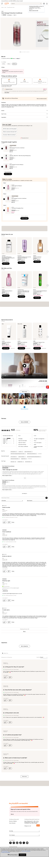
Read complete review (6, 450)
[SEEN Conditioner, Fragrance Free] (40, 309)
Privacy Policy (5, 851)
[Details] (24, 110)
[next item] (48, 244)
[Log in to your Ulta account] (44, 3)
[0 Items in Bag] (47, 3)
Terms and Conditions (26, 851)
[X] (43, 6)
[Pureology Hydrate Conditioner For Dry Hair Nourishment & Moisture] (24, 241)
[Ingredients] (24, 117)
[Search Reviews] (46, 472)
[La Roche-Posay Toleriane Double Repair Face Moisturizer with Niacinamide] (24, 275)
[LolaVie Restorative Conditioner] (24, 309)
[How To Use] (24, 114)
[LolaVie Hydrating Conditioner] (8, 309)
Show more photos (24, 383)
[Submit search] (2, 628)
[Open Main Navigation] (2, 4)
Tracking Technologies (5, 852)
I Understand (22, 854)
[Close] (47, 849)
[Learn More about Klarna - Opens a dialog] (19, 58)
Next (24, 606)
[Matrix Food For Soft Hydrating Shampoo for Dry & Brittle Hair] (40, 275)
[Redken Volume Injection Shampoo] (8, 274)
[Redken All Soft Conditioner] (40, 240)
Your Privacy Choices (13, 854)
